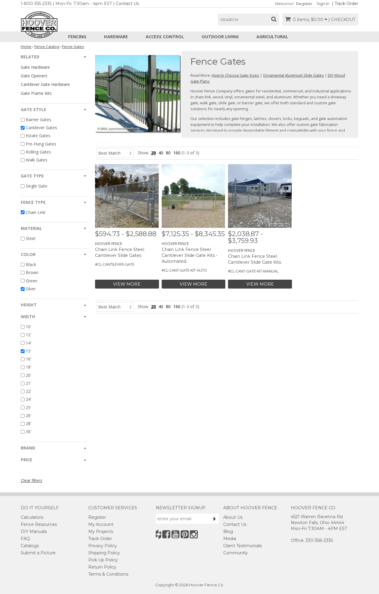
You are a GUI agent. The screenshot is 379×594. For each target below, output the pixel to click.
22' (28, 391)
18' (28, 367)
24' (28, 399)
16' (28, 359)
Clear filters (31, 480)
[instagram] (194, 534)
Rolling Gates (38, 152)
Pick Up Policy (103, 560)
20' (28, 375)
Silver (31, 289)
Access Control (165, 36)
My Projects (100, 531)
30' (28, 432)
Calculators (32, 517)
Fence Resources (39, 524)
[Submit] (215, 519)
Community (235, 552)
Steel (30, 238)
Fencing (77, 36)
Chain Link (35, 212)
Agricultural (272, 36)
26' (28, 415)
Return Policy (102, 567)
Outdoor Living (220, 36)
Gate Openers (34, 76)
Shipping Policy (104, 552)
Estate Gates (38, 136)
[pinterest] (185, 534)
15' (28, 351)
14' (28, 343)
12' (28, 335)
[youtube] (175, 534)
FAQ (25, 538)
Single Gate (36, 186)
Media (229, 538)
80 (168, 153)
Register (304, 3)
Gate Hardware (35, 67)
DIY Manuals (34, 531)
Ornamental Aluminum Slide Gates (293, 75)
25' (28, 407)
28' (28, 423)
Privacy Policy (102, 545)
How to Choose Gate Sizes (235, 75)
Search (229, 19)
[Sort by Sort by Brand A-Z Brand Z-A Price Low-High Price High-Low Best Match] (115, 153)
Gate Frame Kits (36, 93)
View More (127, 284)
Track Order (346, 3)
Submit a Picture (38, 552)
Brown (32, 273)
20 (153, 153)
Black (31, 264)
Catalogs (30, 545)
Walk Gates (36, 160)
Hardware (116, 36)
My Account (100, 524)
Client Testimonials (242, 545)
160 (176, 153)
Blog (228, 531)
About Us (233, 517)
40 (160, 153)
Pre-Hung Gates (41, 144)
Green (31, 281)
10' (28, 326)
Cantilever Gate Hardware (45, 84)
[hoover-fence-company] (158, 534)
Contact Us (127, 3)
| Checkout (341, 19)
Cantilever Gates (41, 127)
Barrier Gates (38, 119)
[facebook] (166, 534)
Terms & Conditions (108, 574)
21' (28, 383)
